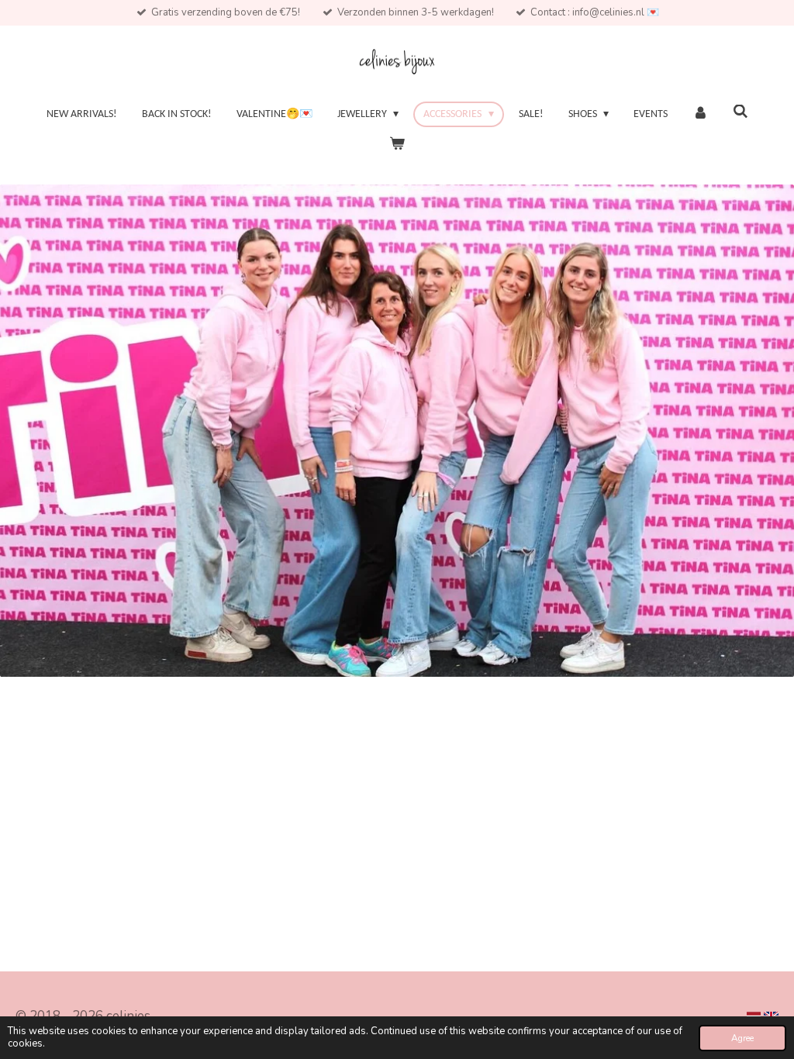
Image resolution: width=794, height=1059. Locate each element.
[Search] (740, 113)
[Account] (700, 114)
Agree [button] (742, 1038)
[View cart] (397, 144)
